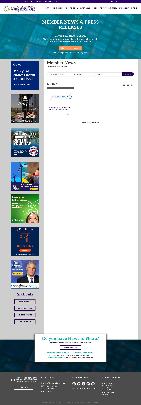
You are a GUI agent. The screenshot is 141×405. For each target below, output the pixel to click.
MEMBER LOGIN (28, 1)
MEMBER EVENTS (107, 390)
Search (129, 74)
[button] (124, 85)
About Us (48, 8)
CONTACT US (37, 1)
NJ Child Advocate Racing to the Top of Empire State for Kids (59, 108)
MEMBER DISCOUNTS (108, 392)
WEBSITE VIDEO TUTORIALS (50, 1)
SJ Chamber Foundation (128, 8)
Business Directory (99, 8)
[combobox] (84, 74)
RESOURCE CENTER (108, 385)
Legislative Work (83, 8)
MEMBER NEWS (107, 387)
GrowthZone (95, 122)
